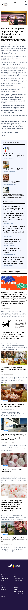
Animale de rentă (18, 569)
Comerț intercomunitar (5, 574)
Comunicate (5, 23)
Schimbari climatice (18, 582)
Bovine (15, 571)
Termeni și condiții (18, 593)
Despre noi (3, 589)
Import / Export (4, 571)
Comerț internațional (6, 569)
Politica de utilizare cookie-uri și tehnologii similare (7, 595)
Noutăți (4, 288)
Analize (2, 576)
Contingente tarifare (5, 572)
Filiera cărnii (4, 578)
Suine (15, 574)
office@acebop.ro (19, 1)
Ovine (15, 572)
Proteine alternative (18, 580)
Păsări (15, 576)
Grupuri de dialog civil (18, 578)
